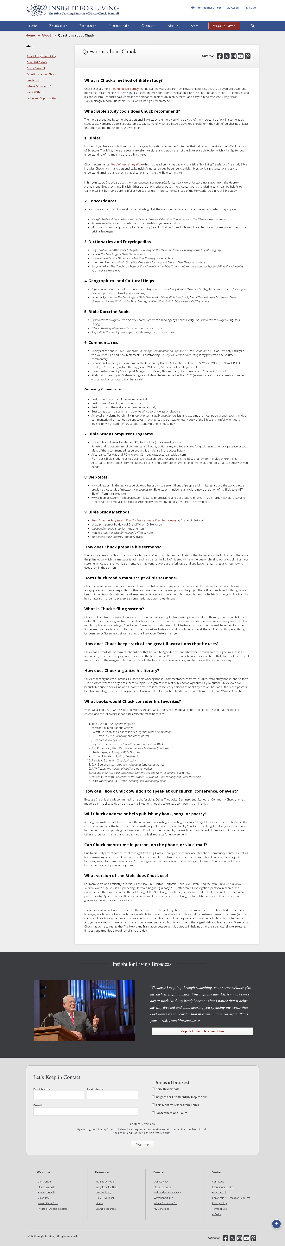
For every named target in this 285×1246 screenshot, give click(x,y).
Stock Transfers (162, 1187)
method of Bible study (125, 88)
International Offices (223, 1187)
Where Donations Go (40, 86)
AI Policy (216, 1214)
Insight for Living (72, 10)
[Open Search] (253, 25)
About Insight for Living (41, 56)
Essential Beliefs (37, 62)
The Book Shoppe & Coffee (52, 1208)
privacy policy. (162, 1133)
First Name (41, 1089)
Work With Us (35, 92)
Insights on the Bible (107, 1187)
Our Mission (44, 1181)
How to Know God (48, 1203)
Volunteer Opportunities (42, 98)
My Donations (161, 1208)
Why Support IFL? (163, 1198)
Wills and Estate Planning (167, 1192)
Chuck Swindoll (36, 68)
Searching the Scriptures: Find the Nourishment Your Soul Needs (134, 520)
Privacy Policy (219, 1203)
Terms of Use (219, 1208)
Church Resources (106, 1208)
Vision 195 (43, 1198)
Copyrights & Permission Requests (231, 1198)
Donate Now (161, 1181)
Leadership (34, 80)
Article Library (103, 1192)
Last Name (95, 1089)
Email (37, 1105)
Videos (99, 1203)
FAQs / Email (219, 1192)
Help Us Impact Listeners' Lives (203, 1031)
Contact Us (218, 1181)
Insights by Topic (105, 1181)
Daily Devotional (105, 1198)
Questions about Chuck (41, 74)
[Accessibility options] (276, 1224)
